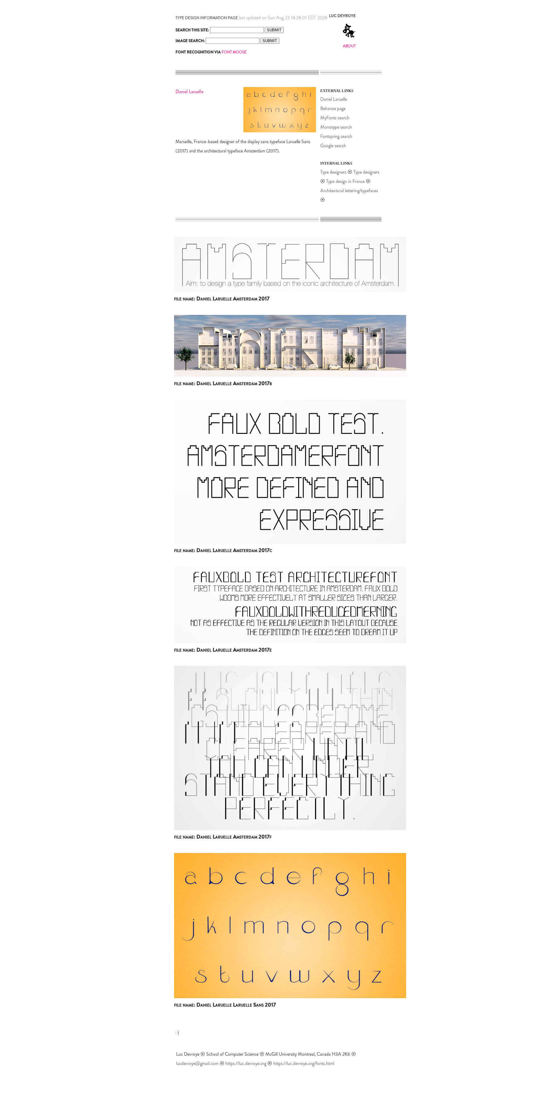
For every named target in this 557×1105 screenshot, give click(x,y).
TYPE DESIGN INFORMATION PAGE (207, 18)
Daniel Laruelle (333, 99)
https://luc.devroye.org (245, 1063)
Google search (333, 145)
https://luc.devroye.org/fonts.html (303, 1063)
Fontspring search (336, 136)
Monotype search (336, 127)
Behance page (333, 108)
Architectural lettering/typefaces (349, 190)
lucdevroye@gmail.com (197, 1063)
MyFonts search (334, 117)
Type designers (333, 172)
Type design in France (345, 181)
